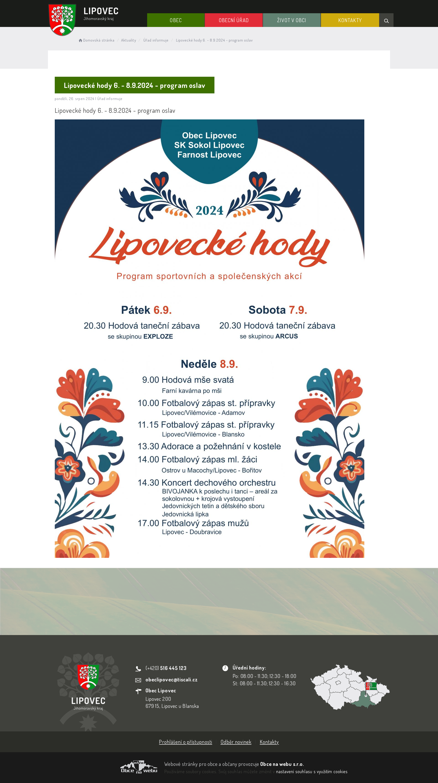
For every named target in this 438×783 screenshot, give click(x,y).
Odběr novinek (236, 741)
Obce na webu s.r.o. (282, 764)
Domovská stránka (99, 40)
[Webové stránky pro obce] (102, 767)
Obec (176, 20)
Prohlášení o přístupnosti (185, 741)
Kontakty (350, 20)
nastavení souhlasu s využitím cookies (312, 771)
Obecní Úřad (234, 20)
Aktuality (128, 40)
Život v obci (291, 20)
